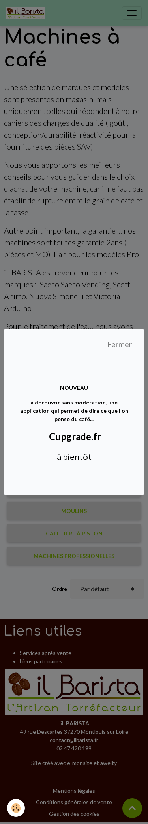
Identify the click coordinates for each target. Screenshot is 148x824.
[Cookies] (16, 808)
